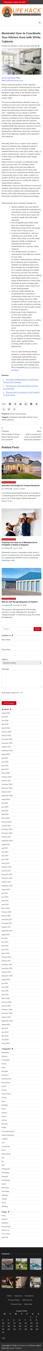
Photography (6, 1169)
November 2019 (7, 1013)
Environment (6, 1082)
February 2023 (6, 867)
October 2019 (6, 1017)
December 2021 (7, 919)
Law (3, 1142)
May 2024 (5, 810)
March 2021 (6, 953)
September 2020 (7, 976)
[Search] (39, 22)
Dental (4, 1064)
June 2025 (5, 762)
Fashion (4, 1090)
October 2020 (6, 972)
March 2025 (6, 773)
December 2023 (7, 829)
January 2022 (6, 916)
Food (3, 1101)
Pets (3, 1165)
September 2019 (7, 1021)
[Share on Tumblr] (4, 409)
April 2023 (5, 859)
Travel (4, 1203)
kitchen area (32, 417)
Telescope (5, 1195)
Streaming (5, 1187)
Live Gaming (6, 1146)
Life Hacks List (23, 1345)
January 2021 (6, 961)
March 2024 (6, 818)
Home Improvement (18, 414)
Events (4, 1086)
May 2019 (5, 1036)
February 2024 (6, 822)
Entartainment (6, 1079)
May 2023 (5, 856)
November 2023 (7, 833)
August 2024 (6, 799)
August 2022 (6, 889)
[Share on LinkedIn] (20, 404)
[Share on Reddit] (36, 404)
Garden (4, 1116)
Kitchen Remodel (8, 78)
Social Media (6, 1180)
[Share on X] (15, 404)
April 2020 (5, 994)
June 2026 (5, 720)
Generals (4, 1124)
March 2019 (6, 1043)
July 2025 (5, 758)
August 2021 (6, 934)
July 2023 (5, 848)
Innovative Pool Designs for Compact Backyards (21, 485)
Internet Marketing (8, 1135)
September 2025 (7, 750)
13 (20, 1323)
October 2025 (6, 747)
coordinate (12, 417)
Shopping (5, 1176)
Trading (4, 1199)
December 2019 (7, 1009)
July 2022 (5, 893)
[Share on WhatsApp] (26, 404)
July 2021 (5, 938)
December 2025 (7, 739)
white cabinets (8, 420)
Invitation (5, 1139)
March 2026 (6, 728)
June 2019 (5, 1032)
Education (5, 1071)
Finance (4, 1097)
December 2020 (7, 964)
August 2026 (6, 713)
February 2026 (6, 732)
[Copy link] (14, 409)
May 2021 (5, 946)
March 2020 (6, 998)
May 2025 (5, 765)
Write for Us (5, 1230)
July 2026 (5, 717)
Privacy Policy (6, 1226)
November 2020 (7, 968)
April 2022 (5, 904)
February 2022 (6, 912)
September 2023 (7, 841)
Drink (3, 1067)
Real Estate (5, 1172)
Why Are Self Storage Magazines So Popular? (20, 602)
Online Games (6, 1154)
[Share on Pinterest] (31, 404)
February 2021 (6, 957)
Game (4, 1109)
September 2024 (7, 795)
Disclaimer (5, 1223)
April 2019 (5, 1039)
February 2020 (6, 1002)
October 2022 (6, 882)
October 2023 (6, 837)
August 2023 (6, 844)
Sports (4, 1184)
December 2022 (7, 874)
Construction (6, 1060)
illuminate (22, 417)
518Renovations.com (14, 80)
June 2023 (5, 852)
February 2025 (6, 777)
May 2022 (5, 901)
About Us (4, 1219)
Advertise (5, 1237)
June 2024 (5, 807)
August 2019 (6, 1024)
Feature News (6, 1094)
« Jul (3, 1338)
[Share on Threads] (9, 409)
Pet (3, 1161)
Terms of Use (6, 1234)
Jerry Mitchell (32, 46)
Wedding (5, 1206)
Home (4, 1215)
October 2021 (6, 927)
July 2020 (5, 983)
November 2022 (7, 878)
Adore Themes (15, 1348)
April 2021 (5, 949)
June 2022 (5, 897)
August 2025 (6, 754)
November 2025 (7, 743)
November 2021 (7, 923)
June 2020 (5, 987)
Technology (5, 1191)
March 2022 (6, 908)
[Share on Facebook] (10, 404)
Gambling (5, 1105)
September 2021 (7, 931)
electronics (5, 1075)
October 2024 (6, 792)
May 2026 (5, 724)
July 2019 (5, 1028)
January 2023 (6, 871)
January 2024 (6, 826)
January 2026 (6, 735)
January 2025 (6, 780)
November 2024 (7, 788)
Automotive (5, 1052)
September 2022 (7, 886)
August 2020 (6, 979)
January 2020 (6, 1006)
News (3, 1150)
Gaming (4, 1112)
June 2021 (5, 942)
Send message (9, 703)
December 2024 (7, 784)
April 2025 (5, 769)
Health (4, 1127)
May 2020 (5, 991)
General (4, 1120)
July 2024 (5, 803)
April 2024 (5, 814)
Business (4, 1056)
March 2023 (6, 863)
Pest (3, 1157)
